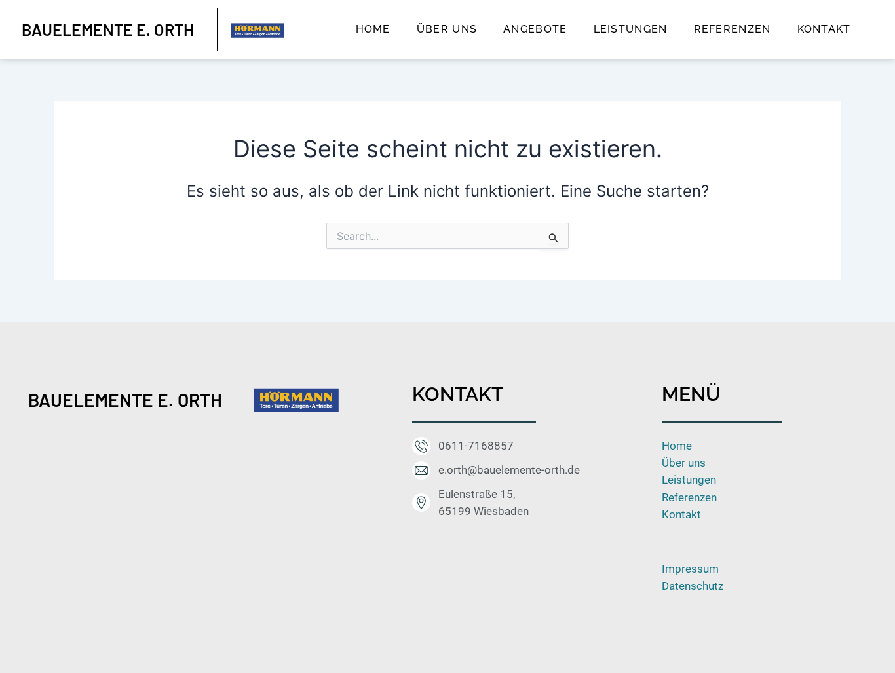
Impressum (690, 568)
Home (373, 29)
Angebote (535, 29)
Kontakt (824, 29)
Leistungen (631, 29)
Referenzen (732, 29)
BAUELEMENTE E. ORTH (125, 400)
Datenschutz (692, 585)
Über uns (447, 29)
